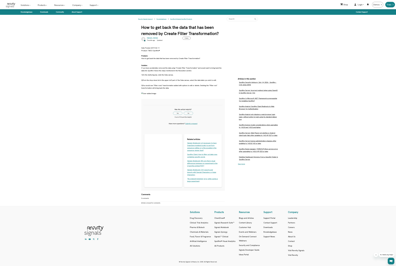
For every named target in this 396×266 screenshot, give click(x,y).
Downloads (44, 12)
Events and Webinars (247, 232)
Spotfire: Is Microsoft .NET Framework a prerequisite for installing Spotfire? (258, 99)
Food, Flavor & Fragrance (200, 236)
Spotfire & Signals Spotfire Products (181, 19)
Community (60, 12)
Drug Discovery (196, 218)
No (188, 113)
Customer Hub (245, 227)
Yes (178, 113)
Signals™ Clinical (221, 236)
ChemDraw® (219, 218)
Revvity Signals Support (145, 19)
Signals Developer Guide (249, 250)
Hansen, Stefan (152, 38)
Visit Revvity (293, 255)
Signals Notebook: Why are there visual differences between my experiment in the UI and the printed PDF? (202, 163)
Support (93, 5)
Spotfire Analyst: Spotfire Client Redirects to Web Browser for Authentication (256, 107)
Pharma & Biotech (197, 227)
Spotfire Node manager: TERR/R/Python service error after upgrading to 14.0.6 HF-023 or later (258, 150)
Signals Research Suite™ (224, 222)
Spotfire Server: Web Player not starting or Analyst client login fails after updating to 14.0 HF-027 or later (258, 134)
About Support (77, 12)
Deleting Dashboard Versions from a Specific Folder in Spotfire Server (258, 158)
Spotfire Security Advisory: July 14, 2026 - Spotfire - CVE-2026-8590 (257, 83)
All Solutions (195, 246)
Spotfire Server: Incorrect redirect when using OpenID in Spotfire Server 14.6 (258, 91)
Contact (291, 241)
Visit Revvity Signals (296, 250)
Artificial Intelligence (198, 241)
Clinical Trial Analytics (199, 222)
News (290, 232)
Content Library (245, 222)
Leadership (292, 218)
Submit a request (191, 124)
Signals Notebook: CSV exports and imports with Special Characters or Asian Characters (201, 172)
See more (241, 164)
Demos (376, 4)
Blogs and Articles (246, 218)
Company (76, 5)
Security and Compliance (249, 245)
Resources (59, 5)
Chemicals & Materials (199, 232)
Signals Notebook (221, 227)
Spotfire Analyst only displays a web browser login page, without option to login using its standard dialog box (258, 116)
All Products (219, 246)
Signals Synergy (220, 232)
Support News (269, 236)
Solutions (25, 5)
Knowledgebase (26, 12)
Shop (290, 246)
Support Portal (269, 218)
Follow (186, 38)
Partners (291, 222)
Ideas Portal (244, 254)
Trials (388, 4)
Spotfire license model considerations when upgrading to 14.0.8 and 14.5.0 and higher (258, 126)
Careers (291, 227)
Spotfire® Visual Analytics (224, 241)
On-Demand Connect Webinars (247, 238)
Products (42, 5)
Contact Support (362, 12)
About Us (291, 236)
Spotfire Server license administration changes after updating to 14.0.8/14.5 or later (257, 142)
